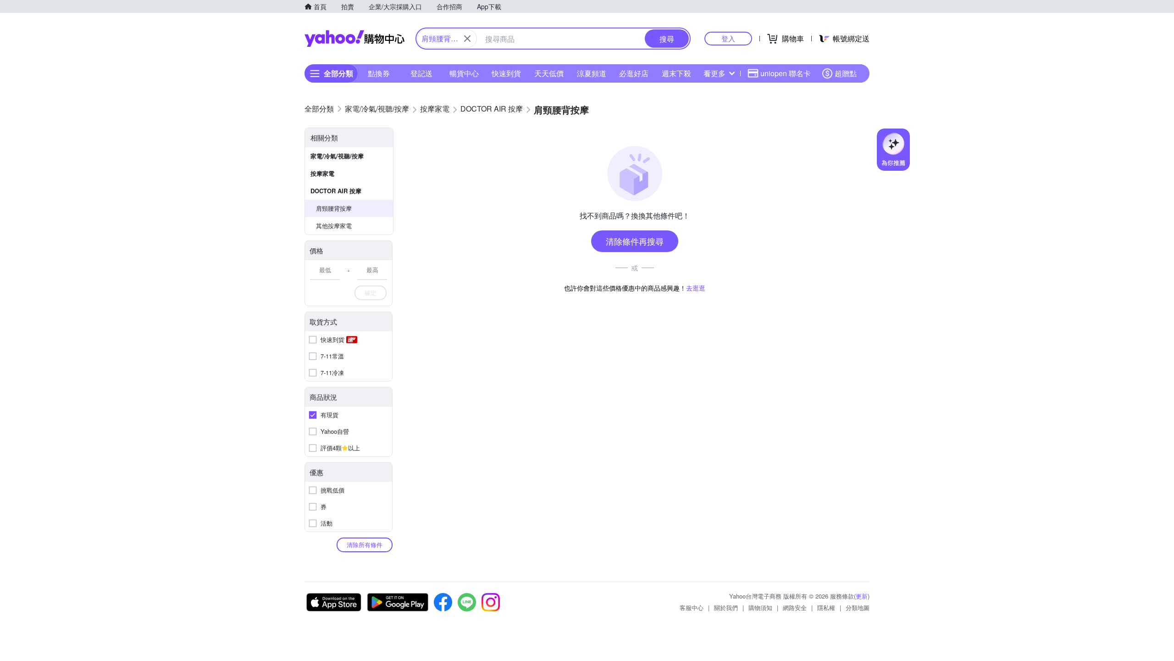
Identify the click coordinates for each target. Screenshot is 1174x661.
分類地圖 (857, 607)
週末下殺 (676, 73)
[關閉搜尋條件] (467, 38)
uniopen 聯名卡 (785, 73)
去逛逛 (695, 287)
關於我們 (726, 607)
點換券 (379, 73)
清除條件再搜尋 (635, 241)
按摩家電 (322, 173)
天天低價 (549, 73)
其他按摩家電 (334, 225)
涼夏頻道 (591, 73)
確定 (371, 292)
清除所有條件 (364, 544)
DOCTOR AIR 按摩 (335, 190)
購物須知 (760, 607)
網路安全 (795, 607)
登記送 (421, 73)
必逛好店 (633, 73)
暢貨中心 (464, 73)
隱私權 (826, 607)
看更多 (714, 73)
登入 (728, 38)
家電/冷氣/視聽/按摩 (337, 155)
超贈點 (846, 73)
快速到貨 (506, 73)
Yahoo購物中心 (354, 39)
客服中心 (691, 607)
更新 (862, 596)
